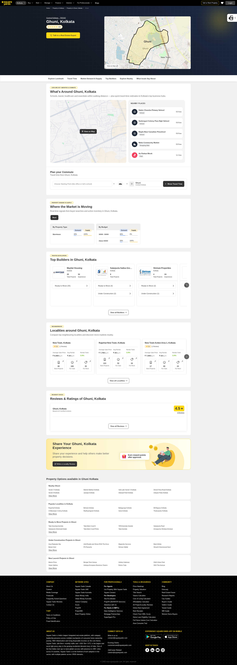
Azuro (77, 605)
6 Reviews (180, 413)
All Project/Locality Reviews (143, 605)
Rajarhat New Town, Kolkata (112, 343)
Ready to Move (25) (62, 286)
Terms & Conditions (53, 615)
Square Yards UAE (82, 589)
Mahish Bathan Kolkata (91, 490)
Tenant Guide (166, 608)
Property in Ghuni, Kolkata (74, 8)
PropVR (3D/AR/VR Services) (114, 602)
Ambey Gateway (123, 562)
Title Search (137, 592)
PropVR (78, 608)
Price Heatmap (138, 586)
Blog (163, 586)
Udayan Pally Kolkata (161, 493)
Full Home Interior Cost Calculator (145, 620)
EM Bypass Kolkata (160, 508)
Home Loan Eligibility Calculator (144, 617)
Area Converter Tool (140, 623)
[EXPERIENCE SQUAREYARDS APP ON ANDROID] (154, 639)
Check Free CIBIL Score (141, 614)
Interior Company (81, 602)
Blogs (97, 3)
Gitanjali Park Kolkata (125, 493)
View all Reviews (117, 426)
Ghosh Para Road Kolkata (162, 490)
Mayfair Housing (74, 268)
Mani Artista (157, 544)
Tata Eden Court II (90, 526)
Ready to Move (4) (105, 286)
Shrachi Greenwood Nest (162, 547)
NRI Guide (165, 611)
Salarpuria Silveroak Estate (58, 529)
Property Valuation (139, 589)
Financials (50, 596)
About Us (49, 586)
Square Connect (110, 592)
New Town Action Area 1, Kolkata (160, 343)
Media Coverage (52, 592)
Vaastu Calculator (139, 596)
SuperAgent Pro (109, 617)
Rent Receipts (138, 611)
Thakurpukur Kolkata (161, 511)
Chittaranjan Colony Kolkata (58, 511)
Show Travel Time (175, 184)
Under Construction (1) (150, 294)
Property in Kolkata (58, 8)
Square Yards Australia (83, 592)
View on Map (89, 131)
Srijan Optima (53, 565)
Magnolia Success (124, 544)
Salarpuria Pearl (159, 526)
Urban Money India (82, 596)
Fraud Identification (53, 621)
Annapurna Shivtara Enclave (163, 529)
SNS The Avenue (159, 565)
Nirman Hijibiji (123, 547)
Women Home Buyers (170, 614)
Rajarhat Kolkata (54, 508)
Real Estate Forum (168, 592)
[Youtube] (158, 650)
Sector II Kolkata (54, 493)
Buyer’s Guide (167, 602)
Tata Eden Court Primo (91, 529)
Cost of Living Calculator (141, 599)
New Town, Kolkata (61, 343)
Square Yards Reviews (54, 602)
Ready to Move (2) (148, 286)
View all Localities (117, 381)
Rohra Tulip (122, 565)
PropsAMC (79, 611)
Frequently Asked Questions (56, 599)
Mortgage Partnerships (112, 614)
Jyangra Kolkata (89, 493)
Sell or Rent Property (210, 3)
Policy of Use (51, 618)
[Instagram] (163, 650)
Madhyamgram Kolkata (91, 511)
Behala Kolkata (89, 508)
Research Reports (168, 596)
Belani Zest (52, 547)
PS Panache (88, 547)
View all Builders (117, 312)
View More (53, 496)
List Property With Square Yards (115, 589)
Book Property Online (82, 614)
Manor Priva (53, 562)
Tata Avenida (122, 529)
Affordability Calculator (141, 602)
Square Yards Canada (83, 586)
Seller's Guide (167, 605)
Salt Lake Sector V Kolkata (127, 490)
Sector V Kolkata (54, 490)
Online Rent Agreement (141, 608)
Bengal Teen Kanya (90, 562)
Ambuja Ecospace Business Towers (96, 565)
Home (48, 8)
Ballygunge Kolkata (125, 508)
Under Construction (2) (107, 294)
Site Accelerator (109, 599)
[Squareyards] (7, 3)
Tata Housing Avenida (56, 526)
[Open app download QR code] (232, 18)
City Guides (166, 599)
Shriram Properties (162, 268)
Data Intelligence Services (113, 611)
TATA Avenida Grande (125, 526)
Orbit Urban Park (159, 562)
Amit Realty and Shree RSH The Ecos (96, 544)
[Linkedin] (152, 650)
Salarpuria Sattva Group (121, 268)
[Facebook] (147, 650)
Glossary (165, 589)
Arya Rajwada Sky (55, 544)
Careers (49, 589)
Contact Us (50, 605)
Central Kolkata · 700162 (56, 18)
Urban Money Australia (83, 599)
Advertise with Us (110, 605)
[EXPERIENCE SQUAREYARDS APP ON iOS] (171, 639)
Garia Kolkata (123, 511)
